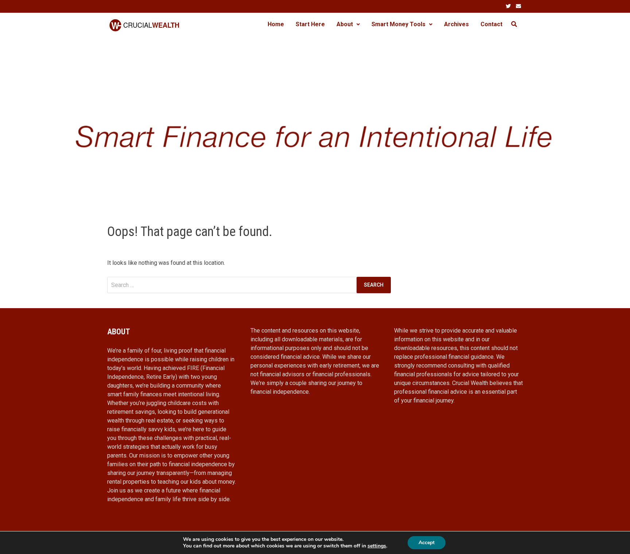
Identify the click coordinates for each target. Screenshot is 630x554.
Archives (456, 24)
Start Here (310, 24)
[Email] (518, 6)
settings (377, 546)
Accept (427, 542)
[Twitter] (509, 6)
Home (276, 24)
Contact (491, 24)
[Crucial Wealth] (315, 122)
